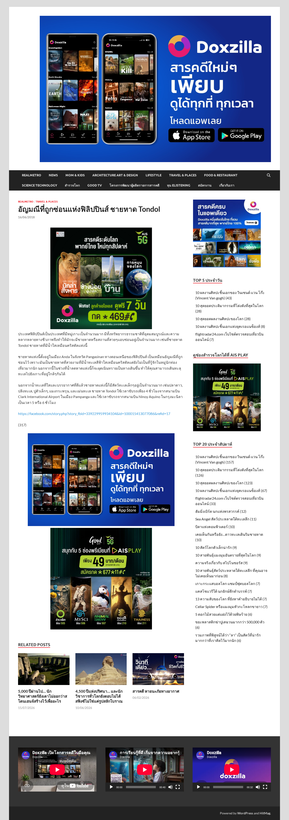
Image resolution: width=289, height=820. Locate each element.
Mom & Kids (75, 175)
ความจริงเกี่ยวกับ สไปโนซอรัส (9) (221, 563)
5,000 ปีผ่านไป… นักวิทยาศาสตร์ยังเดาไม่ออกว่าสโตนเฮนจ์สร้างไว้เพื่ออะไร (42, 696)
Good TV (94, 185)
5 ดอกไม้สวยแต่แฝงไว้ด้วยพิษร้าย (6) (223, 614)
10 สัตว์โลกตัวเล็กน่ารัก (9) (216, 547)
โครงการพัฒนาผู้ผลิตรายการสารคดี (134, 185)
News (53, 175)
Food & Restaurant (221, 175)
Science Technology (39, 185)
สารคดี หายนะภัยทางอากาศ (156, 691)
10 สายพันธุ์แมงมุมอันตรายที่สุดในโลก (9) (228, 555)
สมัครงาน (205, 185)
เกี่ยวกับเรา (226, 185)
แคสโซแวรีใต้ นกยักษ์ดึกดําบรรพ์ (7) (223, 591)
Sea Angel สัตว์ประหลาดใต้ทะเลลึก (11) (225, 519)
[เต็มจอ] (177, 787)
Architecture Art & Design (115, 175)
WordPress (245, 813)
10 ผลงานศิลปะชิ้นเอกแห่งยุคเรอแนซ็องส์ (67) (231, 490)
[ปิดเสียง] (170, 787)
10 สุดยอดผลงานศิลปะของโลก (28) (223, 319)
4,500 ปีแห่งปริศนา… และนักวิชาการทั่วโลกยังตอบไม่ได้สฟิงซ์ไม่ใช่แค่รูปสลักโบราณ (99, 696)
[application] (144, 770)
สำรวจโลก (72, 185)
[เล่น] (111, 787)
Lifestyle (153, 175)
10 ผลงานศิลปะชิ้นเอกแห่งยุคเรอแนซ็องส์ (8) (230, 326)
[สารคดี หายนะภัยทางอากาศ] (158, 670)
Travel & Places (182, 175)
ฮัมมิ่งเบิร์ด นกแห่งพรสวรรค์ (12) (220, 511)
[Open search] (268, 175)
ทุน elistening (178, 185)
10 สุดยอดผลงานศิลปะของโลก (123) (224, 483)
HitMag (265, 813)
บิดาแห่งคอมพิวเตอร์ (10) (215, 526)
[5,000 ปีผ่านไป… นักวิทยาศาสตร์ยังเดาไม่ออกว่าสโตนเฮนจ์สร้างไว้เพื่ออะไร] (44, 670)
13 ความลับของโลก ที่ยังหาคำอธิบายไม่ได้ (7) (231, 599)
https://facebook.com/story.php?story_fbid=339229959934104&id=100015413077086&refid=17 (94, 413)
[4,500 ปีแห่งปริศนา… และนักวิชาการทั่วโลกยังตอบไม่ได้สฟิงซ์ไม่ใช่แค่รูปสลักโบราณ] (101, 670)
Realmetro (31, 175)
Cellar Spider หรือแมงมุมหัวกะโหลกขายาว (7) (231, 606)
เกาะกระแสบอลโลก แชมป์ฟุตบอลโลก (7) (227, 583)
